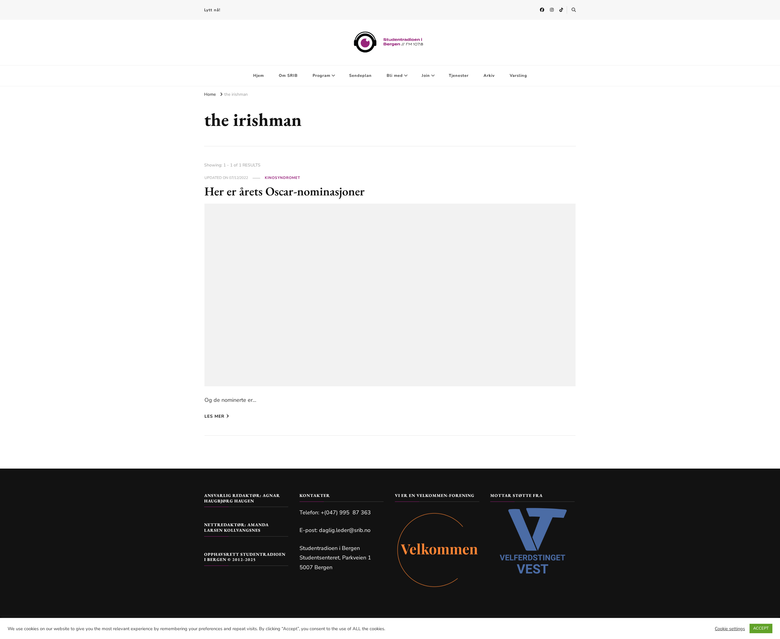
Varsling (518, 75)
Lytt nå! (212, 10)
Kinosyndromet (282, 177)
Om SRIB (288, 75)
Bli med (395, 75)
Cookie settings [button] (730, 628)
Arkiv (489, 75)
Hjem (258, 75)
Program (321, 75)
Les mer (214, 416)
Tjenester (459, 75)
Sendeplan (360, 75)
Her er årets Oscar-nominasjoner (284, 191)
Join (426, 75)
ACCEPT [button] (761, 628)
